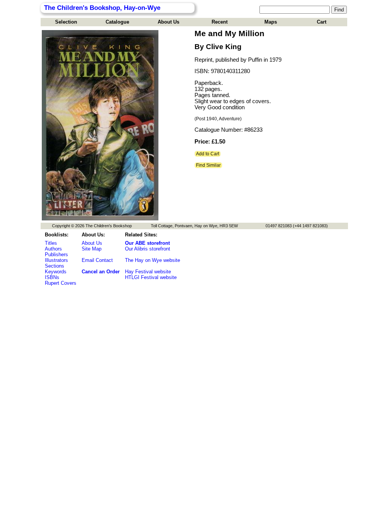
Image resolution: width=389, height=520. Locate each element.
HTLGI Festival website (151, 277)
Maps (270, 22)
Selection (66, 22)
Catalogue (117, 22)
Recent (220, 22)
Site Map (91, 249)
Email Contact (97, 260)
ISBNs (52, 277)
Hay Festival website (148, 271)
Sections (54, 266)
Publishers (56, 254)
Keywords (55, 271)
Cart (321, 22)
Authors (53, 249)
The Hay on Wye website (152, 260)
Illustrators (56, 260)
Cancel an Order (101, 271)
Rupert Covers (60, 283)
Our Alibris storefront (147, 249)
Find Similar (208, 165)
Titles (51, 243)
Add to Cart (207, 153)
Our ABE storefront (147, 243)
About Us (168, 22)
